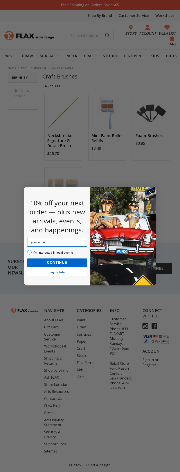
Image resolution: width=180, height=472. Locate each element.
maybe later (57, 272)
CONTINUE (57, 262)
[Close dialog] (150, 192)
